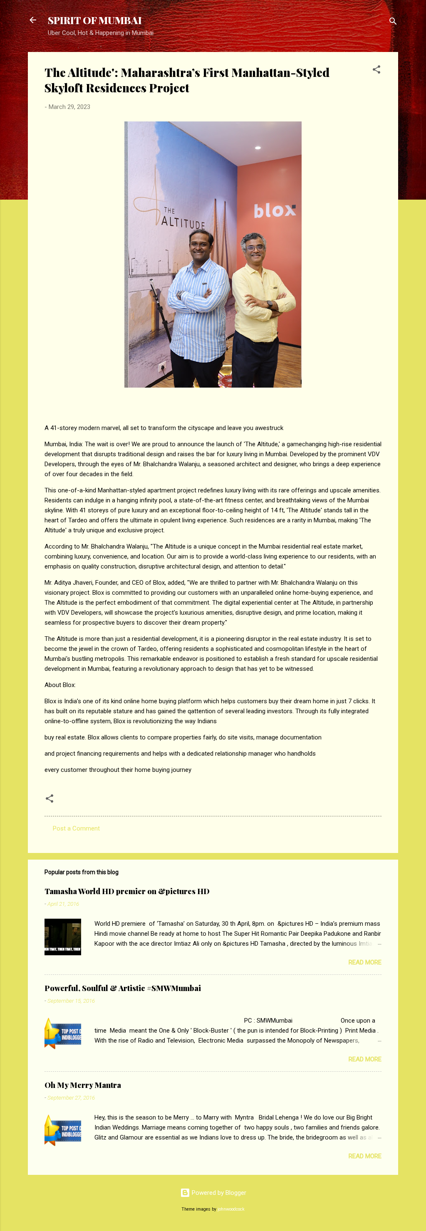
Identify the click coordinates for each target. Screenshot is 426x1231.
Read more (365, 962)
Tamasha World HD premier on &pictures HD (127, 891)
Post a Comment (76, 828)
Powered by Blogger (218, 1192)
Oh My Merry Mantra (83, 1085)
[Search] (393, 22)
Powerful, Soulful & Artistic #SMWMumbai (123, 988)
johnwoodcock (231, 1209)
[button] (376, 70)
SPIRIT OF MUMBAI (95, 20)
